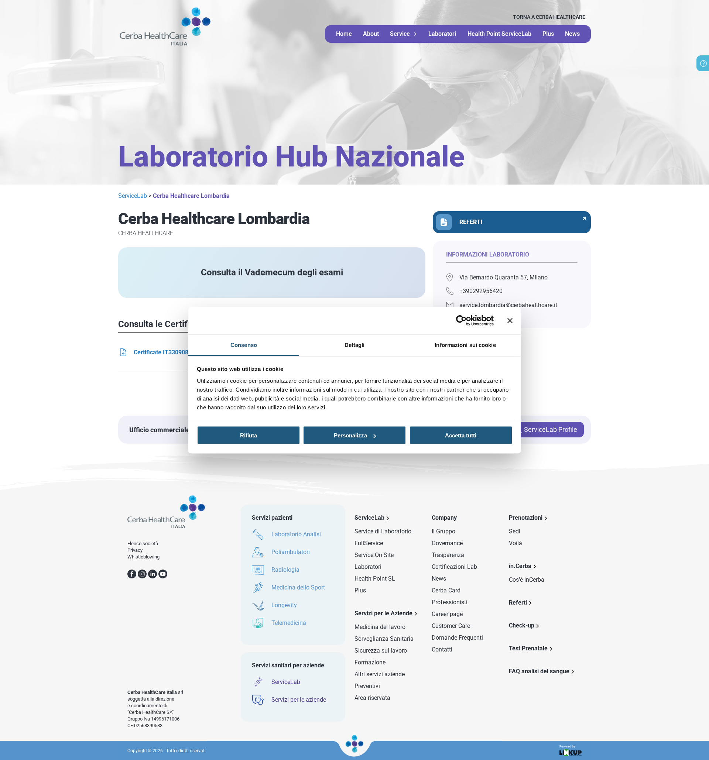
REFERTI (470, 222)
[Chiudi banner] (510, 320)
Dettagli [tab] (355, 344)
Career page (447, 614)
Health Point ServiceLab (499, 33)
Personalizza (350, 435)
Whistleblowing (143, 557)
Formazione (370, 662)
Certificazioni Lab (454, 566)
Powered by (567, 746)
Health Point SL (374, 578)
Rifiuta (248, 435)
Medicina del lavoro (379, 626)
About (371, 33)
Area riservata (372, 697)
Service (400, 34)
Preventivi (367, 685)
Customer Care (451, 625)
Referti (518, 602)
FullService (368, 543)
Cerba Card (446, 590)
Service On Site (374, 554)
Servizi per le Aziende (383, 613)
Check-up (521, 625)
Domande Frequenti (457, 637)
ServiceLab (132, 195)
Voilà (515, 543)
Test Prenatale (528, 648)
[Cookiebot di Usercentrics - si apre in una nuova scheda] (461, 320)
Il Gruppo (443, 531)
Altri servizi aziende (379, 674)
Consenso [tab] (243, 344)
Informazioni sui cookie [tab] (465, 344)
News (572, 33)
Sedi (514, 531)
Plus (548, 33)
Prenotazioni (525, 517)
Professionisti (449, 602)
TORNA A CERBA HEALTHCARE (549, 17)
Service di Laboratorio (382, 531)
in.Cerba (520, 566)
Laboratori (442, 33)
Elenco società (142, 543)
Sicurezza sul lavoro (380, 650)
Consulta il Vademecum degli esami (272, 272)
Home (344, 33)
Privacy (135, 550)
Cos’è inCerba (526, 579)
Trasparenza (448, 554)
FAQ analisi (539, 671)
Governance (447, 543)
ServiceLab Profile (550, 429)
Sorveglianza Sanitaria (384, 638)
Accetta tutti (460, 435)
